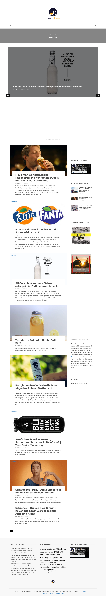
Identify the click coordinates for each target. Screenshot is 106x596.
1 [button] (46, 139)
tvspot (55, 570)
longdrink (42, 562)
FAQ (56, 554)
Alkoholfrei (25, 26)
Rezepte (54, 26)
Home (18, 26)
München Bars (59, 562)
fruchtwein (50, 557)
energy (50, 552)
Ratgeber (59, 564)
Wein (61, 570)
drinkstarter (42, 552)
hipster (54, 560)
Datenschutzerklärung (53, 593)
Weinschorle (42, 572)
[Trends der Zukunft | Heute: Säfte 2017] (38, 323)
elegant (46, 552)
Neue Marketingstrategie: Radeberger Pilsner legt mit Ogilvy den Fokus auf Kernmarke (37, 177)
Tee (65, 567)
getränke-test (57, 558)
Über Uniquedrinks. (18, 1)
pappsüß (53, 564)
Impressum (74, 357)
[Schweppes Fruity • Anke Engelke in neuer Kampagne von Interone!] (38, 475)
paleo (48, 564)
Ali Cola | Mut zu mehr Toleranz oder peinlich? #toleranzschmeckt (47, 86)
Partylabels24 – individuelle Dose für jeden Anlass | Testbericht (36, 387)
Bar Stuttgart (46, 549)
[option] (53, 72)
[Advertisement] (82, 306)
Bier (51, 549)
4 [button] (50, 139)
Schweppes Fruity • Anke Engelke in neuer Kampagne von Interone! (38, 491)
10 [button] (59, 139)
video (59, 570)
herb (42, 560)
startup (59, 567)
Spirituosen (34, 26)
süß (62, 567)
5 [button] (52, 139)
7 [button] (55, 139)
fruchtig (44, 557)
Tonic (41, 570)
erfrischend (57, 552)
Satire (41, 567)
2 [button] (48, 139)
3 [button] (49, 139)
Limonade (16, 82)
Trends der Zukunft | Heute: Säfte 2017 (36, 341)
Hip (50, 560)
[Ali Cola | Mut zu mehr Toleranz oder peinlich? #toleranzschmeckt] (53, 72)
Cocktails (61, 26)
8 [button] (56, 139)
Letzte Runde (79, 26)
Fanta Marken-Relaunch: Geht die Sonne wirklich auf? (36, 231)
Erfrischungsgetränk (47, 554)
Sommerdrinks (52, 567)
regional (63, 564)
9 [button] (57, 139)
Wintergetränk (48, 572)
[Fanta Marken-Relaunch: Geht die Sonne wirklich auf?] (38, 215)
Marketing (14, 146)
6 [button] (53, 139)
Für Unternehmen (27, 1)
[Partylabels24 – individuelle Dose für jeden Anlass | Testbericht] (38, 371)
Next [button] (98, 95)
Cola (58, 549)
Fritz (58, 554)
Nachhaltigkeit (43, 564)
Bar (41, 549)
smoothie (45, 567)
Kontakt (10, 1)
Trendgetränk (48, 570)
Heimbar (64, 557)
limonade (61, 560)
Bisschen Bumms (45, 26)
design (63, 549)
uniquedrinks (16, 89)
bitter (54, 549)
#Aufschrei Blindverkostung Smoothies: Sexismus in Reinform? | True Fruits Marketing (38, 442)
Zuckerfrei (54, 572)
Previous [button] (8, 95)
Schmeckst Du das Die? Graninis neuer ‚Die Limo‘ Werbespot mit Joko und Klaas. (35, 510)
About (87, 26)
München (53, 562)
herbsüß (46, 560)
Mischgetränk (47, 562)
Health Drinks (69, 26)
